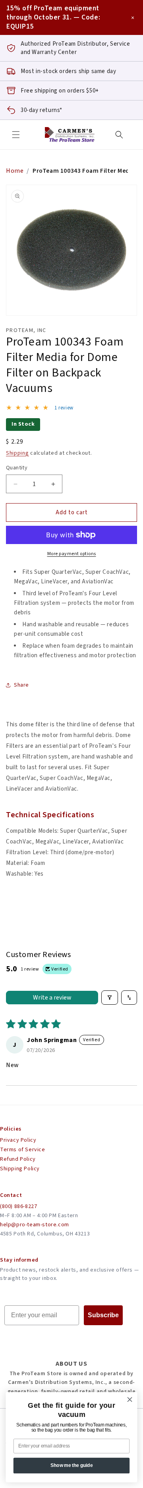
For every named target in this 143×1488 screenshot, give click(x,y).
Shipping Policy (20, 1169)
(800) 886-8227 (18, 1206)
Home (14, 170)
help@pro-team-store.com (34, 1225)
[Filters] (109, 997)
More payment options (71, 553)
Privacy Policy (18, 1140)
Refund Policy (18, 1159)
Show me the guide (71, 1465)
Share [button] (21, 685)
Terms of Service (22, 1150)
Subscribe (103, 1315)
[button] (16, 134)
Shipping (17, 453)
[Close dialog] (130, 1399)
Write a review (52, 997)
